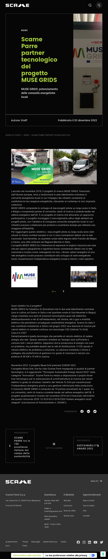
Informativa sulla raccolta (27, 555)
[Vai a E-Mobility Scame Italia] (17, 5)
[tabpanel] (24, 276)
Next (63, 291)
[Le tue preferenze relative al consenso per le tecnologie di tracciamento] (103, 554)
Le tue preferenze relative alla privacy (66, 555)
